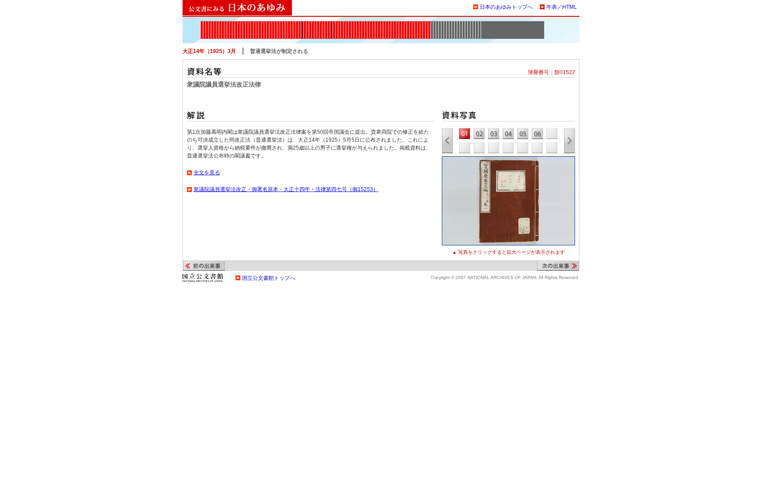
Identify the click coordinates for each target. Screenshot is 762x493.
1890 (260, 24)
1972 (429, 24)
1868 (204, 24)
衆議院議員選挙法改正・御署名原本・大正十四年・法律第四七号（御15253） (286, 189)
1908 (294, 24)
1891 (262, 24)
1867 (202, 24)
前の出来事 (204, 266)
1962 (411, 24)
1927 (334, 24)
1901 (278, 24)
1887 (252, 24)
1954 (400, 24)
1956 (403, 24)
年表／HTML (561, 7)
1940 (363, 24)
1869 (207, 24)
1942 (368, 24)
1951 (392, 24)
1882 (241, 24)
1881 (239, 24)
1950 (389, 24)
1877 (228, 24)
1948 (384, 24)
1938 (358, 24)
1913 (305, 24)
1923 (326, 24)
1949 (387, 24)
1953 (397, 24)
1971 (427, 24)
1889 (257, 24)
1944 (374, 24)
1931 (342, 24)
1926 (331, 24)
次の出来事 (558, 266)
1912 (302, 24)
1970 (424, 24)
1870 (210, 24)
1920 (318, 24)
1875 (223, 24)
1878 (231, 24)
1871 (212, 24)
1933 (347, 24)
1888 (255, 24)
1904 (284, 24)
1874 (220, 24)
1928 (337, 24)
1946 (379, 24)
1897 (270, 24)
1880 (236, 24)
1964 (413, 24)
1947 (382, 24)
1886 (249, 24)
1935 (350, 24)
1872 (215, 24)
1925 (329, 24)
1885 (247, 24)
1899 (273, 24)
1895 (268, 24)
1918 (313, 24)
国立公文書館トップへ (268, 278)
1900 (276, 24)
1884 (244, 24)
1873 (218, 24)
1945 (376, 24)
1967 (419, 24)
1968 (421, 24)
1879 (233, 24)
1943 (371, 24)
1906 (289, 24)
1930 (339, 24)
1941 (366, 24)
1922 (323, 24)
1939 (360, 24)
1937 (355, 24)
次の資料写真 (569, 140)
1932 (345, 24)
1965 (416, 24)
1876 (225, 24)
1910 (297, 24)
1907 (292, 24)
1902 (281, 24)
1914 (307, 24)
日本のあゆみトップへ (506, 7)
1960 (405, 24)
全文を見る (207, 172)
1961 (408, 24)
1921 (321, 24)
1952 (395, 24)
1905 (286, 24)
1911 (300, 24)
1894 (265, 24)
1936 (352, 24)
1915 (310, 24)
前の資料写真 (447, 140)
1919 (315, 24)
